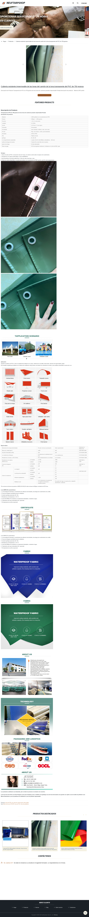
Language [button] (84, 3)
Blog (47, 907)
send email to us (45, 95)
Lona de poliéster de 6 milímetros (18, 796)
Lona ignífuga (42, 794)
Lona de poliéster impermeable (33, 796)
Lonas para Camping (26, 794)
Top (85, 913)
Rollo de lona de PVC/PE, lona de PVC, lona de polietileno (16, 804)
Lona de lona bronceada (52, 794)
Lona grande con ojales (63, 794)
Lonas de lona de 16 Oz (6, 794)
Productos (10, 41)
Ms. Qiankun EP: (8, 862)
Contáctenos (73, 907)
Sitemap (56, 914)
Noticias (37, 907)
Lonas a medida (35, 794)
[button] (73, 3)
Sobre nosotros (59, 907)
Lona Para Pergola (16, 794)
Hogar (4, 41)
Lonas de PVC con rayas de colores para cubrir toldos (17, 802)
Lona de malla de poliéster (76, 794)
